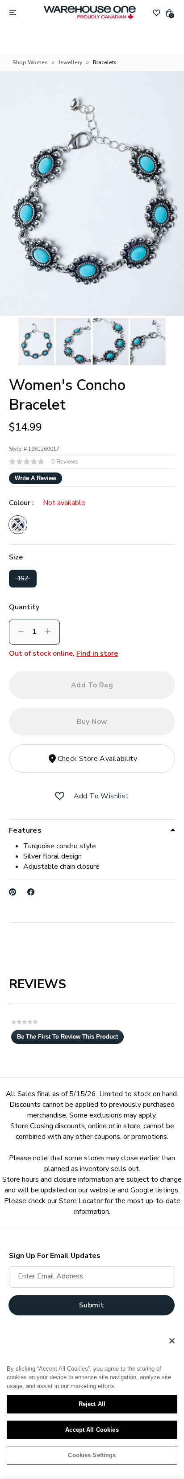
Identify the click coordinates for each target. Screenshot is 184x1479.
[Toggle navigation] (13, 12)
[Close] (172, 1341)
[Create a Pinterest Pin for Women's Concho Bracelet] (13, 892)
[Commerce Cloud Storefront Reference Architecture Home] (90, 12)
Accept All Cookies (91, 1429)
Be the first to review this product (70, 1038)
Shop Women (30, 62)
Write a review (35, 478)
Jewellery (70, 62)
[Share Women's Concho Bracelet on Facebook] (31, 892)
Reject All (92, 1404)
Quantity (24, 607)
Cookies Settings (92, 1455)
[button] (59, 796)
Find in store (97, 653)
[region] (92, 1401)
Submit (91, 1305)
